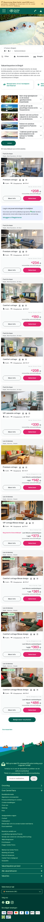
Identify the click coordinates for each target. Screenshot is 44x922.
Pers (3, 810)
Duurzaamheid (7, 826)
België (4, 156)
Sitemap (4, 808)
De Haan (19, 156)
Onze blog (6, 786)
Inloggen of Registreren (12, 217)
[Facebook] (3, 902)
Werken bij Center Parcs (10, 850)
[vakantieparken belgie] (9, 99)
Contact (4, 818)
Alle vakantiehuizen (9, 871)
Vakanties (5, 876)
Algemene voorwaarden (10, 797)
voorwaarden (16, 773)
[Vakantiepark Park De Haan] (9, 126)
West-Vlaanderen (11, 156)
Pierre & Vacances (8, 855)
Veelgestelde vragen (9, 815)
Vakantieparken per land (11, 866)
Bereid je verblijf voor (9, 831)
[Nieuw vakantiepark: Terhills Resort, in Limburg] (9, 135)
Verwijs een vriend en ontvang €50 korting (16, 837)
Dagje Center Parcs (8, 845)
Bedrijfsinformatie (8, 794)
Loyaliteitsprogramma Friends (12, 834)
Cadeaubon (6, 821)
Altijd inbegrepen (8, 839)
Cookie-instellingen (8, 802)
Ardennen (9, 443)
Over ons (5, 805)
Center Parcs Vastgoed (10, 858)
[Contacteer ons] (35, 11)
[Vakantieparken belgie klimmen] (9, 117)
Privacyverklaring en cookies (12, 800)
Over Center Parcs (9, 790)
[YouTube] (8, 902)
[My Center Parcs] (41, 11)
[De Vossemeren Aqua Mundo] (9, 108)
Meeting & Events (8, 852)
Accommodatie (23, 56)
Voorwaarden (7, 729)
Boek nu (17, 6)
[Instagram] (12, 902)
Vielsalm (15, 443)
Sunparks (5, 861)
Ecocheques (6, 842)
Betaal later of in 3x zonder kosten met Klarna (17, 824)
